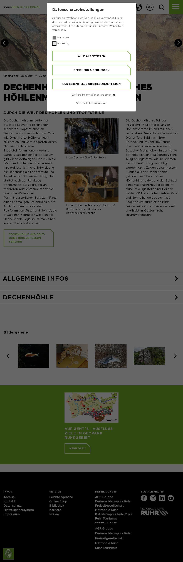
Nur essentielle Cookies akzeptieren (91, 84)
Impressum (100, 103)
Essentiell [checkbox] (63, 37)
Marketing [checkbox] (63, 43)
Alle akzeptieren (91, 56)
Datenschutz (84, 103)
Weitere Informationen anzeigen (91, 95)
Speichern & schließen (91, 70)
